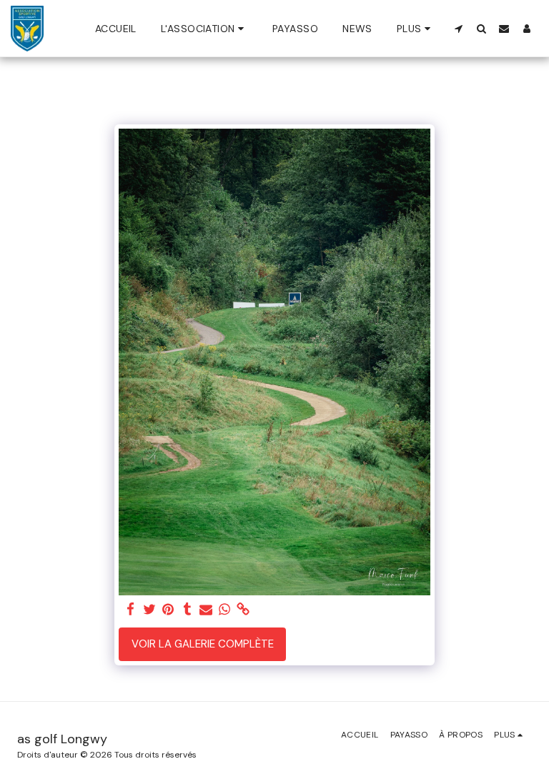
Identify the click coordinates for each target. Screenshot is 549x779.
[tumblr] (187, 609)
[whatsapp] (225, 609)
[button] (204, 28)
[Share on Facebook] (131, 609)
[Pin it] (168, 609)
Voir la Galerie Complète (203, 644)
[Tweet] (150, 609)
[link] (243, 609)
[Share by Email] (206, 609)
